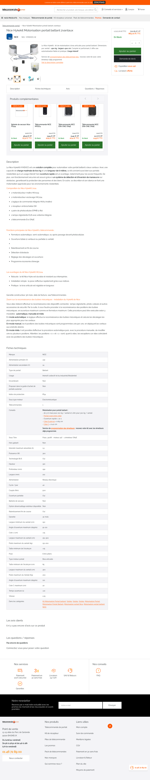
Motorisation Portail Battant (53, 604)
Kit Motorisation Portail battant (54, 601)
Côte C (46, 424)
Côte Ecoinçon (49, 421)
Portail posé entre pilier (53, 416)
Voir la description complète (52, 62)
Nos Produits (10, 18)
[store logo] (13, 9)
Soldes (69, 601)
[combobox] (76, 9)
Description (15, 89)
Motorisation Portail (92, 601)
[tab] (59, 722)
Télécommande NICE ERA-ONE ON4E (66, 125)
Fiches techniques (43, 89)
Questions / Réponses (94, 89)
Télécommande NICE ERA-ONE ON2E (90, 125)
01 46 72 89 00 (140, 768)
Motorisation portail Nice (73, 604)
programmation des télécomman (62, 57)
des (77, 57)
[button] (11, 58)
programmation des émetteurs (63, 428)
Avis (68, 89)
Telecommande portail (11, 26)
